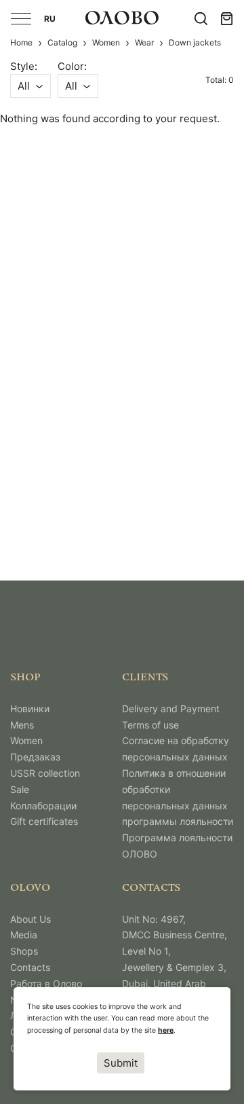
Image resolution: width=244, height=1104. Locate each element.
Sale (19, 789)
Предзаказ (35, 756)
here (166, 1030)
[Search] (201, 19)
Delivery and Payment (171, 708)
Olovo (30, 888)
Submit (121, 1062)
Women (106, 42)
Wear (144, 42)
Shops (24, 951)
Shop (25, 678)
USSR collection (45, 773)
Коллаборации (43, 805)
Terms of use (150, 725)
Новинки (29, 708)
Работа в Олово (46, 983)
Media (23, 934)
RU (50, 19)
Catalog (62, 42)
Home (21, 42)
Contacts (30, 967)
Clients (145, 678)
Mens (22, 725)
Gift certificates (44, 821)
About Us (30, 919)
